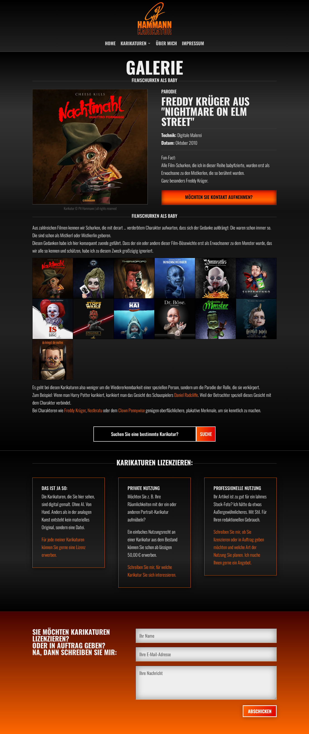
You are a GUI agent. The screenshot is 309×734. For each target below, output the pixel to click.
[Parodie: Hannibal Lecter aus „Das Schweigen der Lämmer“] (52, 359)
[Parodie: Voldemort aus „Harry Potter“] (256, 318)
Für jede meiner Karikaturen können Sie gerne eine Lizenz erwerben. (64, 547)
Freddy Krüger (75, 410)
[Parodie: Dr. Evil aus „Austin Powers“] (174, 318)
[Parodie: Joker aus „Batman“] (93, 278)
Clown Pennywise (131, 410)
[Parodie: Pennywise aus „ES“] (52, 318)
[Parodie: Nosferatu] (215, 278)
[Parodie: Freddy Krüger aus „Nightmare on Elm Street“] (52, 278)
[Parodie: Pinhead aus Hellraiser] (174, 278)
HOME (110, 43)
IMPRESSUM (193, 43)
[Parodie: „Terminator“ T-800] (134, 278)
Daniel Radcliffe (186, 394)
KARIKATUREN (133, 43)
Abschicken (259, 711)
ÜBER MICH (166, 43)
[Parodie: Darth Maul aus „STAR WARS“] (93, 318)
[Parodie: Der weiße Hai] (134, 318)
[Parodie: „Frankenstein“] (215, 318)
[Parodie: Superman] (256, 278)
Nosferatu (95, 410)
